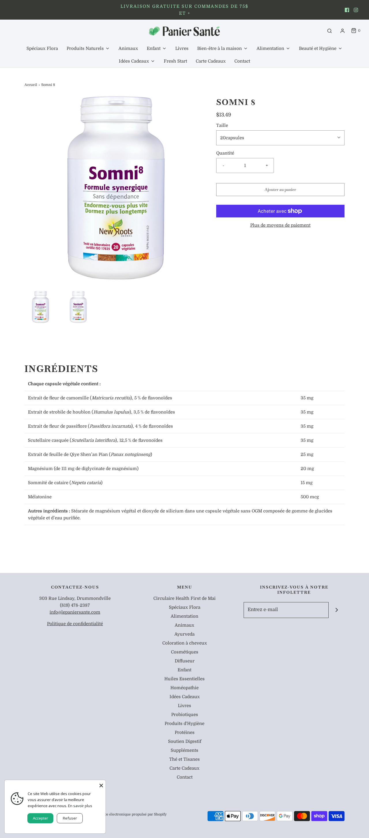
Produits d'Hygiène (184, 723)
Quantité (225, 153)
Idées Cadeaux (185, 696)
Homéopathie (184, 687)
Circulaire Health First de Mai (184, 598)
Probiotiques (184, 714)
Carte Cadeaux (211, 61)
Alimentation (184, 616)
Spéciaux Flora (42, 48)
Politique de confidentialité (75, 623)
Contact (242, 61)
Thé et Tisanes (184, 759)
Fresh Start (175, 61)
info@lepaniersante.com (75, 612)
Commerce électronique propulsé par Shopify (128, 814)
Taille (222, 125)
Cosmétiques (184, 652)
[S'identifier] (342, 30)
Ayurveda (184, 634)
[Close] (101, 784)
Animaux (128, 48)
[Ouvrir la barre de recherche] (329, 31)
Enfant (184, 669)
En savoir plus (80, 805)
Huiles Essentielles (184, 678)
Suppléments (184, 750)
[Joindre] (336, 610)
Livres (182, 48)
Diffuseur (185, 661)
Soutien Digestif (184, 741)
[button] (41, 307)
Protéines (185, 732)
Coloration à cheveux (184, 643)
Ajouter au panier (280, 189)
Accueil (31, 85)
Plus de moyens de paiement (280, 225)
